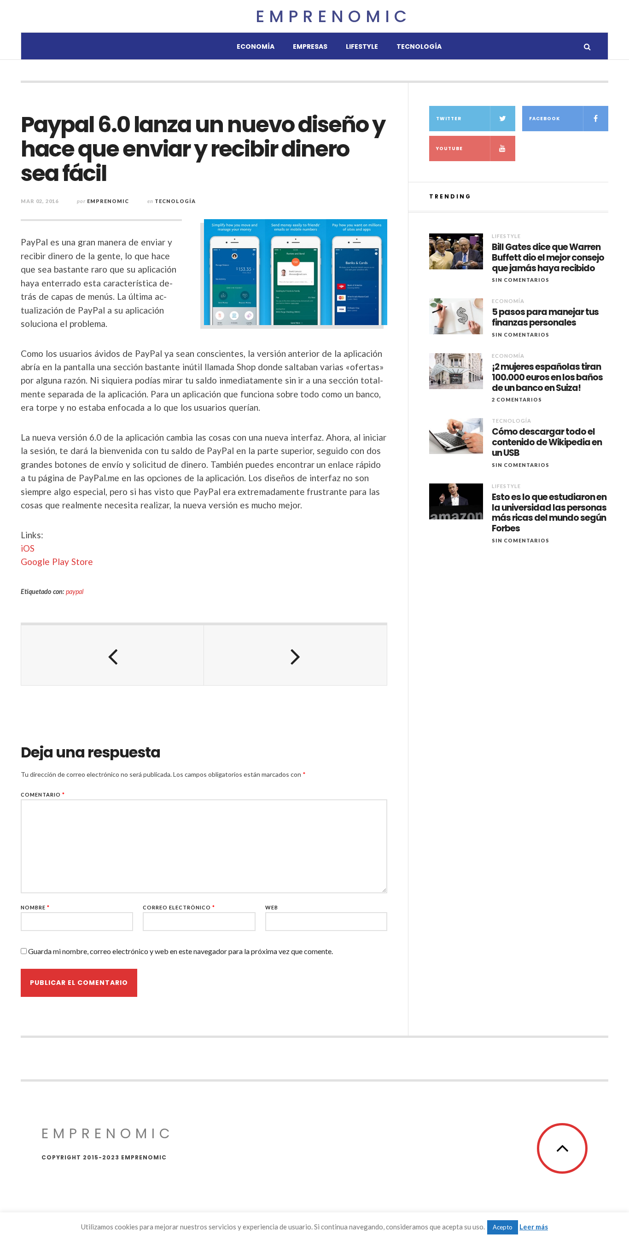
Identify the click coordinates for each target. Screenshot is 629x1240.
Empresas (310, 46)
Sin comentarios (520, 280)
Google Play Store (57, 561)
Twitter (448, 118)
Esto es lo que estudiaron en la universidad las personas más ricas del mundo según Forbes (549, 513)
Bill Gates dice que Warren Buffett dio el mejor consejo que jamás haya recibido (548, 258)
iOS (28, 548)
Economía (255, 46)
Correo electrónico (179, 907)
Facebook (544, 118)
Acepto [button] (503, 1227)
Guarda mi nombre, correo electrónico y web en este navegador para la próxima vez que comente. (180, 951)
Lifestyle (362, 46)
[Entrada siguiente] (295, 655)
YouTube (449, 148)
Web (271, 907)
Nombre (35, 907)
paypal (74, 591)
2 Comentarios (517, 399)
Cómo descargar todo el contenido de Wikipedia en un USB (547, 442)
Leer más (533, 1227)
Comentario (43, 794)
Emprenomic (333, 16)
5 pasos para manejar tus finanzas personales (545, 317)
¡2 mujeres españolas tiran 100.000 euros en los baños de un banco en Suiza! (547, 377)
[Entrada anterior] (112, 655)
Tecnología (419, 46)
